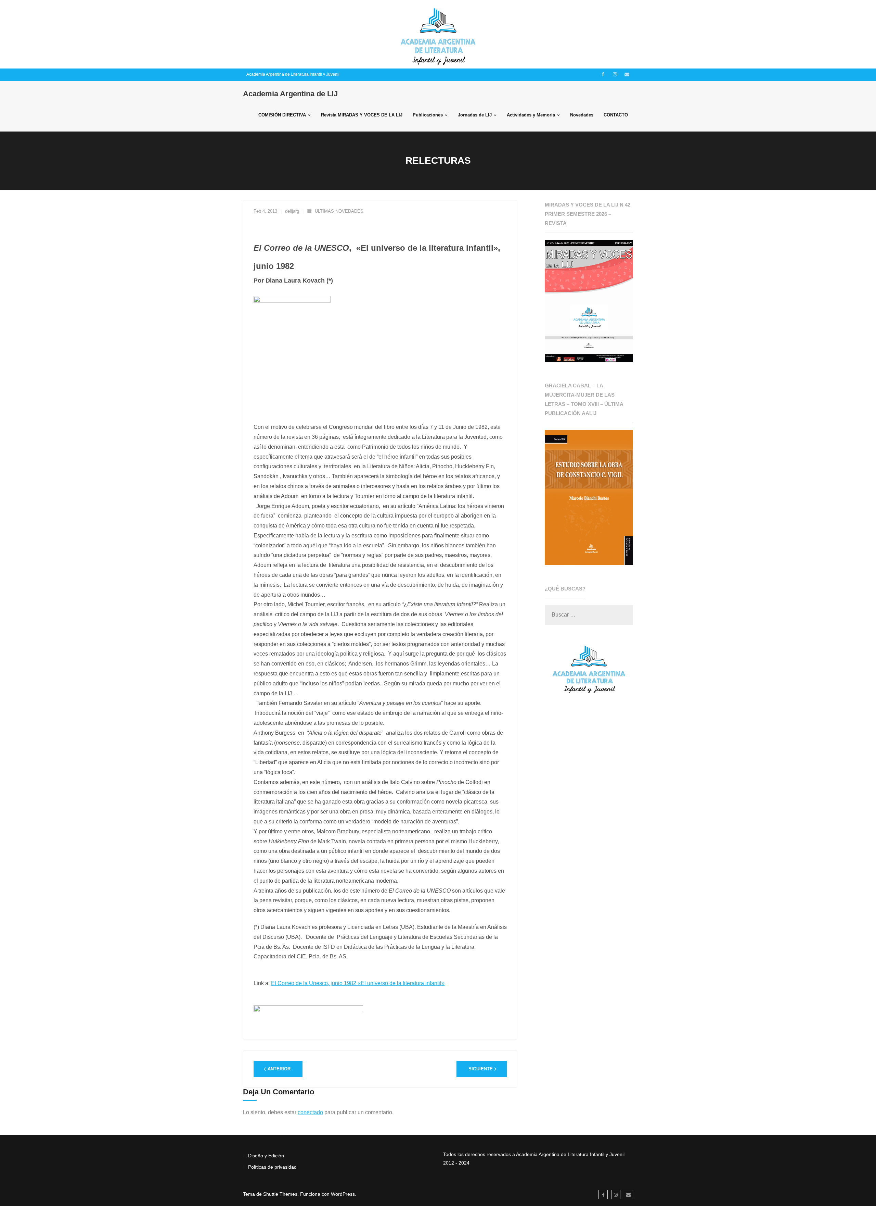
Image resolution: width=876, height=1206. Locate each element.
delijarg (292, 211)
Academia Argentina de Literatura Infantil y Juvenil (292, 74)
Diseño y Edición (266, 1155)
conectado (310, 1112)
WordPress (343, 1194)
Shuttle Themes (280, 1194)
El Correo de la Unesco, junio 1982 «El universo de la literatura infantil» (358, 983)
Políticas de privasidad (272, 1167)
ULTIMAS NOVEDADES (339, 211)
